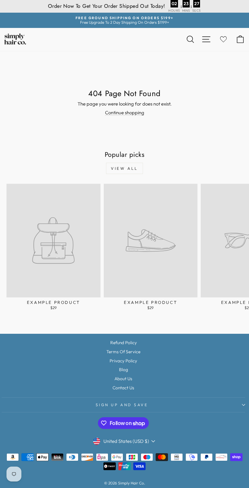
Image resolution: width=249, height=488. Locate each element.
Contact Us (123, 388)
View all (124, 168)
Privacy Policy (123, 361)
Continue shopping (124, 112)
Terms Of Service (123, 352)
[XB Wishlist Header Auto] (223, 39)
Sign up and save (122, 404)
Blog (123, 369)
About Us (123, 379)
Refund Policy (123, 342)
